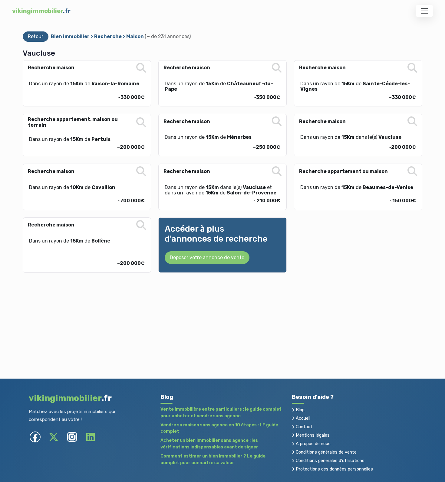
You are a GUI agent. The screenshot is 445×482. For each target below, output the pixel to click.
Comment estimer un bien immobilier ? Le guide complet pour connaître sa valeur (212, 459)
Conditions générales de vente (326, 452)
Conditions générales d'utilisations (329, 460)
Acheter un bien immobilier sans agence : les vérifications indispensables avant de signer (209, 444)
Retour (35, 36)
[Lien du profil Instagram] (72, 437)
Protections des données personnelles (334, 469)
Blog (300, 409)
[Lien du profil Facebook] (35, 437)
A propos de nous (313, 443)
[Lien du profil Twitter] (53, 437)
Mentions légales (312, 435)
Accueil (302, 418)
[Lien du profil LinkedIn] (90, 437)
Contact (303, 426)
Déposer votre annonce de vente (207, 257)
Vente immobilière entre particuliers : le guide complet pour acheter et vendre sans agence (221, 412)
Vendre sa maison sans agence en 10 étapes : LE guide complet (219, 428)
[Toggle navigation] (424, 11)
